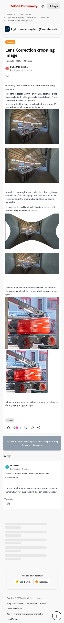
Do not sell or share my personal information (25, 614)
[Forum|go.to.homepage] (24, 6)
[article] (32, 485)
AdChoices (14, 619)
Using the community (15, 603)
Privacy (43, 603)
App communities (24, 14)
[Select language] (42, 6)
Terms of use (32, 603)
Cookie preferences (14, 608)
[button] (6, 7)
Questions (45, 17)
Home (9, 14)
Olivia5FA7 (15, 465)
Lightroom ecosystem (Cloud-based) (21, 17)
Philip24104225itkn (19, 66)
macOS (10, 420)
